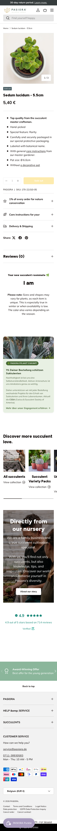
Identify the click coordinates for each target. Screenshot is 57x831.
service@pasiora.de (15, 749)
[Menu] (51, 10)
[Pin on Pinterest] (26, 238)
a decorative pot (30, 165)
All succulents (14, 477)
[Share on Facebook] (20, 238)
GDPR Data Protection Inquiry (33, 809)
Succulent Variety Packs (40, 479)
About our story (28, 591)
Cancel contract (24, 812)
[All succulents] (14, 461)
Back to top (28, 686)
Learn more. (47, 2)
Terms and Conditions (22, 806)
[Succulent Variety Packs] (40, 461)
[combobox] (28, 18)
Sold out (38, 180)
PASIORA (8, 189)
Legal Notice (40, 806)
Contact (6, 806)
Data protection (10, 809)
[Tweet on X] (14, 238)
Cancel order (8, 812)
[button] (44, 10)
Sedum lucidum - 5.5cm (22, 28)
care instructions (36, 151)
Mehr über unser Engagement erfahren (26, 408)
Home (6, 28)
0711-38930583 (13, 755)
